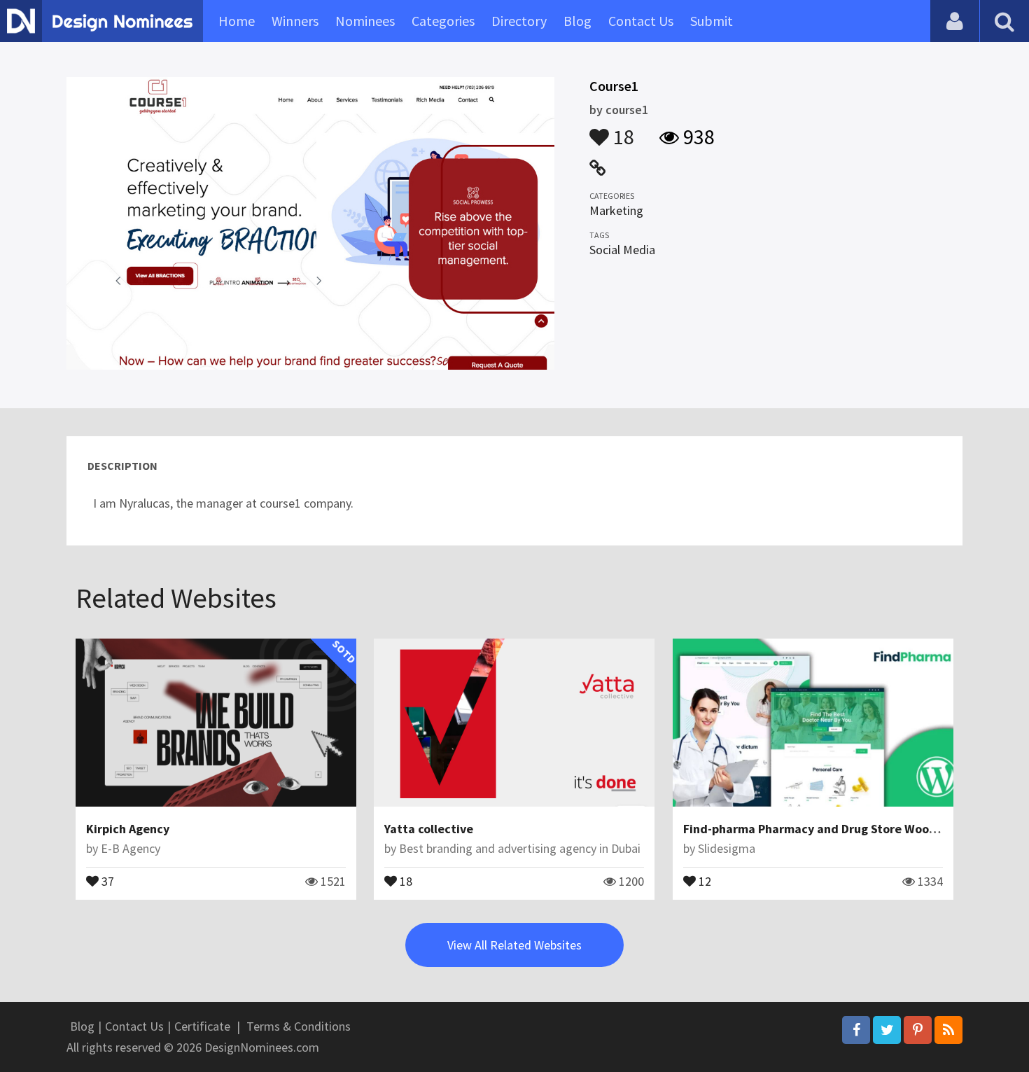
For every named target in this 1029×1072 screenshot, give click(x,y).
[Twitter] (887, 1030)
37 (106, 880)
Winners (295, 20)
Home (236, 20)
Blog (578, 20)
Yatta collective (428, 829)
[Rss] (948, 1030)
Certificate (202, 1026)
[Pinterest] (918, 1030)
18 (621, 130)
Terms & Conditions (298, 1026)
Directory (519, 20)
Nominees (365, 20)
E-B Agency (130, 848)
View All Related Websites (514, 945)
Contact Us (640, 20)
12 (703, 880)
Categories (443, 20)
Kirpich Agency (127, 829)
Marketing (616, 210)
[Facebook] (856, 1030)
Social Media (622, 250)
